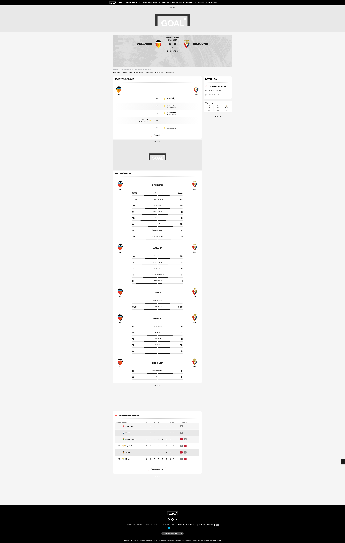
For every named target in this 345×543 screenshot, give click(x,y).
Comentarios (169, 72)
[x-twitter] (176, 520)
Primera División (172, 37)
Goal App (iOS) (191, 525)
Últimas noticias (145, 2)
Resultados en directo (128, 2)
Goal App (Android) (177, 525)
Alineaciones (138, 72)
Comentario (149, 72)
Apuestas (210, 525)
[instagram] (172, 520)
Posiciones (159, 72)
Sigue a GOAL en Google (173, 533)
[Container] (138, 44)
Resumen (116, 72)
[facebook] (168, 520)
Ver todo (157, 135)
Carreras (166, 525)
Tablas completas (157, 469)
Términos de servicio (151, 525)
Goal (135, 540)
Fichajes (156, 2)
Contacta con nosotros (134, 525)
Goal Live (201, 525)
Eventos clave (127, 72)
